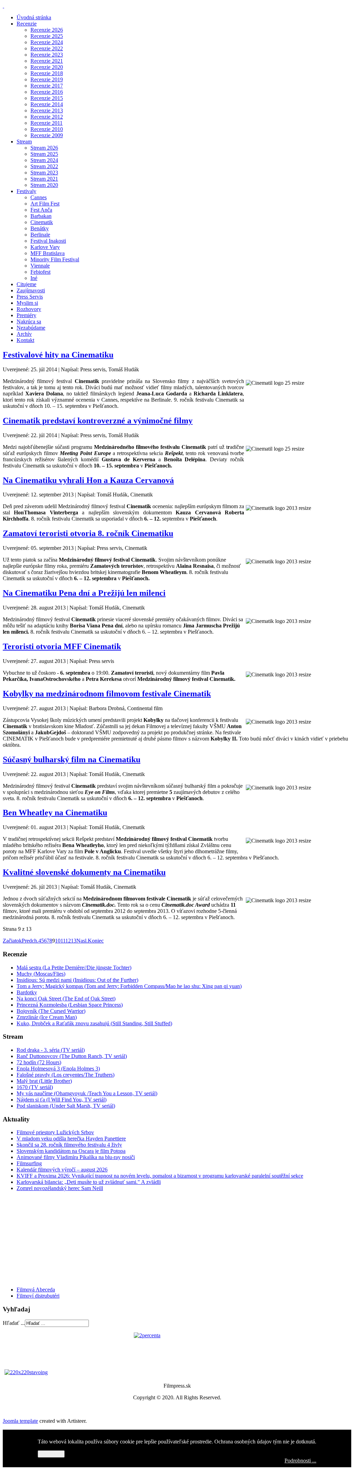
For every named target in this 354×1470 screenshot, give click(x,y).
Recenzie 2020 (46, 67)
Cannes (38, 197)
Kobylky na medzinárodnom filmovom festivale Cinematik (107, 693)
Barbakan (41, 216)
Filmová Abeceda (36, 1289)
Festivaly (26, 191)
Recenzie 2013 (46, 110)
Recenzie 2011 (46, 123)
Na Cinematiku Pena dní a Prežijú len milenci (84, 592)
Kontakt (25, 340)
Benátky (39, 228)
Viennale (40, 266)
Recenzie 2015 (46, 98)
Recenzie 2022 (46, 48)
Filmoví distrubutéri (38, 1296)
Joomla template (20, 1421)
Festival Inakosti (48, 241)
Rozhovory (29, 309)
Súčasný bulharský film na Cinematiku (71, 759)
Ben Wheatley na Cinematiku (55, 812)
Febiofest (40, 272)
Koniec (96, 941)
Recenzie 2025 (46, 36)
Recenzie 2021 (46, 61)
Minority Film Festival (54, 259)
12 (68, 941)
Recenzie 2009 (46, 135)
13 (73, 941)
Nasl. (82, 941)
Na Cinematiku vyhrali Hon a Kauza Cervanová (88, 480)
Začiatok (12, 941)
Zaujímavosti (31, 290)
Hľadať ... (14, 1323)
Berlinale (40, 235)
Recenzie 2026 (46, 30)
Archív (24, 334)
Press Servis (30, 297)
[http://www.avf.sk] (3, 6)
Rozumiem (51, 1454)
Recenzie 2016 (46, 92)
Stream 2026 (44, 148)
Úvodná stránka (34, 17)
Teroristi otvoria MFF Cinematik (62, 646)
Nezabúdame (31, 328)
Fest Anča (41, 210)
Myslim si (27, 303)
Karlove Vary (45, 247)
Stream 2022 (44, 166)
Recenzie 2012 (46, 117)
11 (62, 941)
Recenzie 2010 (46, 129)
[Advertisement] (44, 1238)
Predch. (30, 941)
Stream (24, 141)
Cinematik (41, 222)
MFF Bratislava (47, 253)
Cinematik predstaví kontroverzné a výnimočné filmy (98, 420)
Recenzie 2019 (46, 79)
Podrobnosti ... (300, 1460)
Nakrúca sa (29, 321)
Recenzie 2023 (46, 55)
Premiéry (26, 315)
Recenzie (27, 24)
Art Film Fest (44, 204)
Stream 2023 (44, 172)
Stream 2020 (44, 185)
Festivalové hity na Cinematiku (58, 354)
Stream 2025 (44, 154)
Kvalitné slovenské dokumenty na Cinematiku (84, 872)
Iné (33, 278)
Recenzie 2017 (46, 86)
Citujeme (26, 284)
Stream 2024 (44, 160)
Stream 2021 (44, 179)
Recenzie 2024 (46, 42)
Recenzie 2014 (46, 104)
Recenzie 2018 (46, 73)
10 (57, 941)
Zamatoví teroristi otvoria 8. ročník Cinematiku (88, 533)
